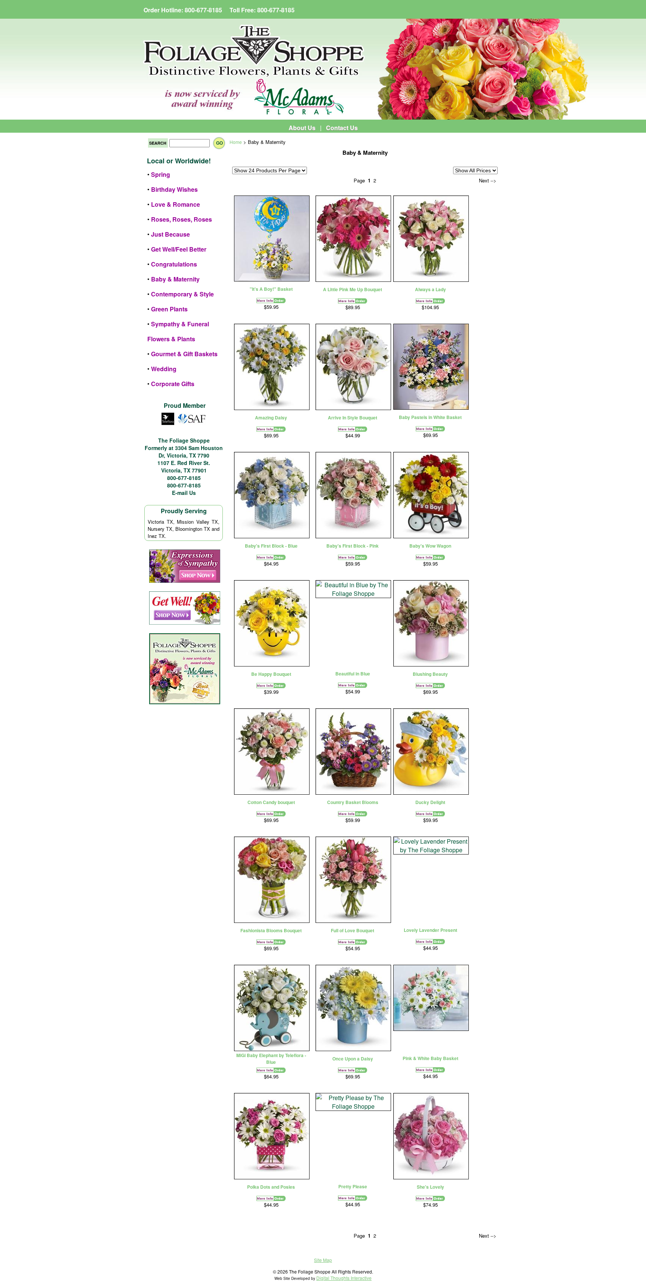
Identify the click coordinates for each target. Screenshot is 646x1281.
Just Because (170, 234)
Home (236, 142)
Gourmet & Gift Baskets (184, 353)
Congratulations (174, 264)
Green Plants (169, 309)
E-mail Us (184, 492)
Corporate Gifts (172, 383)
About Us (302, 127)
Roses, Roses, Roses (181, 219)
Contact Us (342, 127)
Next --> (487, 180)
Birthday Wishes (174, 189)
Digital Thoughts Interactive (344, 1278)
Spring (160, 174)
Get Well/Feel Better (178, 249)
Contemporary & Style (182, 294)
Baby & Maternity (175, 279)
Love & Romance (175, 204)
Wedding (163, 368)
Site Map (323, 1260)
